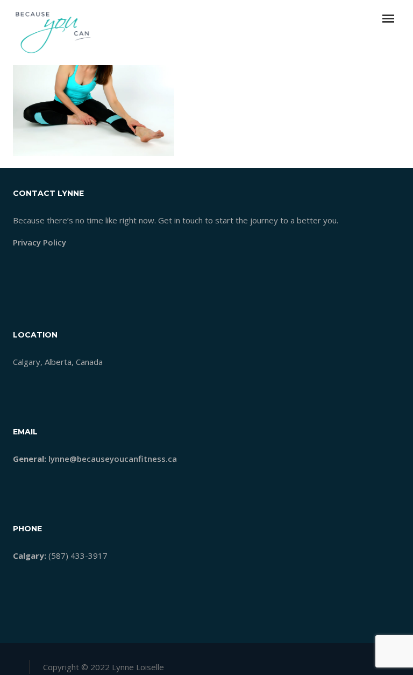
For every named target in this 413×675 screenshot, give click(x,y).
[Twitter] (357, 663)
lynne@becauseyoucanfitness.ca (112, 458)
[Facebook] (339, 663)
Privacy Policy (39, 242)
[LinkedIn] (374, 663)
